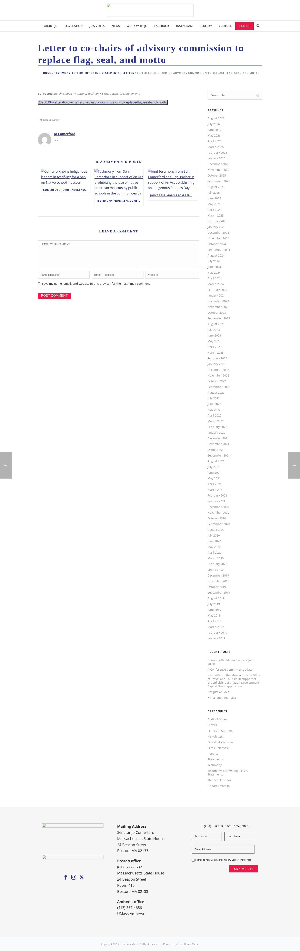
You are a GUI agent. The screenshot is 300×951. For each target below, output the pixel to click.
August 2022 (216, 392)
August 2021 (216, 461)
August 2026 (216, 118)
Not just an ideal (219, 692)
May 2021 (214, 478)
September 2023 (219, 318)
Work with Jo (137, 26)
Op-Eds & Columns (220, 742)
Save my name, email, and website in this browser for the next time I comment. (96, 284)
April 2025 (214, 210)
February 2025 (217, 221)
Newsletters (216, 736)
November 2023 (218, 307)
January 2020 (216, 570)
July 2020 (214, 535)
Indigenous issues (49, 119)
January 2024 (216, 295)
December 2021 (218, 438)
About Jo (51, 26)
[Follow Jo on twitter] (81, 877)
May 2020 (214, 547)
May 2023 (214, 341)
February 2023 (217, 358)
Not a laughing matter (223, 698)
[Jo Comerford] (150, 10)
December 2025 (218, 164)
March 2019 (216, 627)
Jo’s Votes (97, 26)
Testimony (215, 765)
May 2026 (214, 135)
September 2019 (219, 592)
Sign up (244, 26)
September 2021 (219, 455)
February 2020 (217, 564)
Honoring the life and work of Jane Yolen (231, 662)
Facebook (161, 26)
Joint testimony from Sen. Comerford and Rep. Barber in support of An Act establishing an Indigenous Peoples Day (173, 195)
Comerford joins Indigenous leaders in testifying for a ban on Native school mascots (66, 190)
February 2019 (217, 632)
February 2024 (217, 290)
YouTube (225, 26)
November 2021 (218, 444)
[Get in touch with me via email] (56, 141)
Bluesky (206, 26)
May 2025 (214, 204)
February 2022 (217, 427)
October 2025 (217, 175)
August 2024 (216, 255)
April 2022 (214, 415)
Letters (128, 73)
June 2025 (214, 198)
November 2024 (218, 238)
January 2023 (216, 364)
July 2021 (214, 467)
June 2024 (214, 267)
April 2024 (214, 278)
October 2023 (217, 312)
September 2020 (219, 524)
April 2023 (214, 347)
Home (47, 73)
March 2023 (216, 352)
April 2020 (214, 552)
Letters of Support (220, 731)
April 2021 (214, 484)
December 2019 (218, 575)
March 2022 (216, 421)
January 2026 (216, 158)
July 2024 (214, 261)
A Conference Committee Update (230, 669)
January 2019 (216, 638)
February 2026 (217, 152)
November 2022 (218, 375)
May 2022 (214, 410)
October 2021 (217, 450)
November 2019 (218, 581)
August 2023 (216, 324)
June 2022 (214, 404)
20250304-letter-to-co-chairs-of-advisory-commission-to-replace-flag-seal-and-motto (102, 102)
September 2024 (219, 250)
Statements (215, 759)
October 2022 (217, 381)
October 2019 (217, 587)
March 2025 (216, 215)
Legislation (73, 26)
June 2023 (214, 335)
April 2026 (214, 141)
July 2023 (214, 330)
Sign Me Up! (243, 869)
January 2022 (216, 432)
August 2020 (216, 530)
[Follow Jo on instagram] (73, 877)
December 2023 (218, 301)
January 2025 (216, 227)
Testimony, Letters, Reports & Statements (87, 73)
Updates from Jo (219, 786)
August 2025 (216, 187)
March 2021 (216, 490)
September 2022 (219, 387)
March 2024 (216, 284)
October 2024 (217, 244)
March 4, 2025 (62, 94)
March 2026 (216, 147)
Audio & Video (217, 719)
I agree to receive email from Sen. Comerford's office (223, 859)
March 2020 (216, 558)
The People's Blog (219, 780)
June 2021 (214, 472)
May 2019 (214, 615)
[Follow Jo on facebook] (65, 877)
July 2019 (214, 604)
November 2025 (218, 170)
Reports (213, 753)
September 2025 (219, 181)
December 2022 (218, 370)
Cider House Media (188, 944)
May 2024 (214, 272)
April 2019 (214, 621)
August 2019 (216, 598)
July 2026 (214, 124)
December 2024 (218, 232)
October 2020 (217, 518)
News (116, 26)
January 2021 (216, 501)
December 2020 (218, 507)
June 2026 (214, 130)
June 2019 (214, 610)
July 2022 (214, 398)
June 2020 (214, 541)
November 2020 (218, 512)
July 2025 (214, 192)
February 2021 (217, 495)
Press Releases (218, 748)
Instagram (184, 26)
